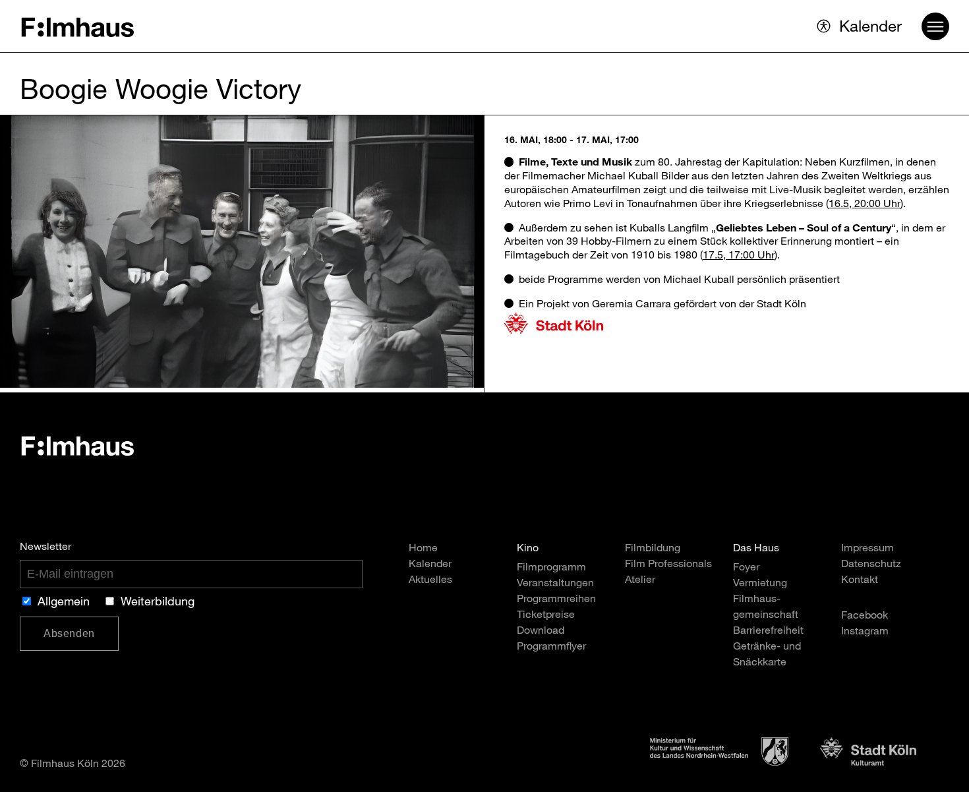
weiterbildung (157, 603)
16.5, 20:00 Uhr (864, 205)
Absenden (69, 633)
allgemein (64, 603)
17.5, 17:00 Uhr (739, 256)
